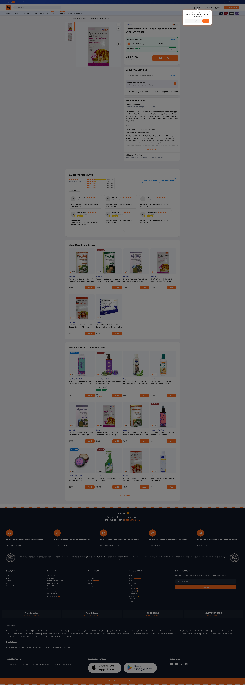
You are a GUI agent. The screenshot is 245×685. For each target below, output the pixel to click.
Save (205, 21)
